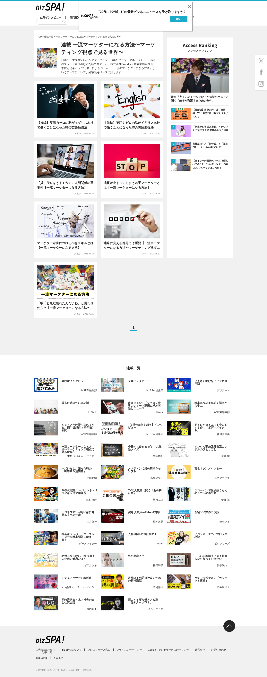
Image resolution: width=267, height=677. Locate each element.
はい (179, 18)
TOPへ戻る (229, 626)
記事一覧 (47, 652)
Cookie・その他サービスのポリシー (168, 649)
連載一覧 (48, 36)
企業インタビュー (51, 17)
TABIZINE (41, 657)
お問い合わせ (218, 649)
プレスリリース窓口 (99, 649)
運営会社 (200, 649)
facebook (261, 72)
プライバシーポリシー (129, 649)
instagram (261, 84)
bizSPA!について (72, 649)
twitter (261, 60)
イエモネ (58, 657)
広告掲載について (46, 649)
